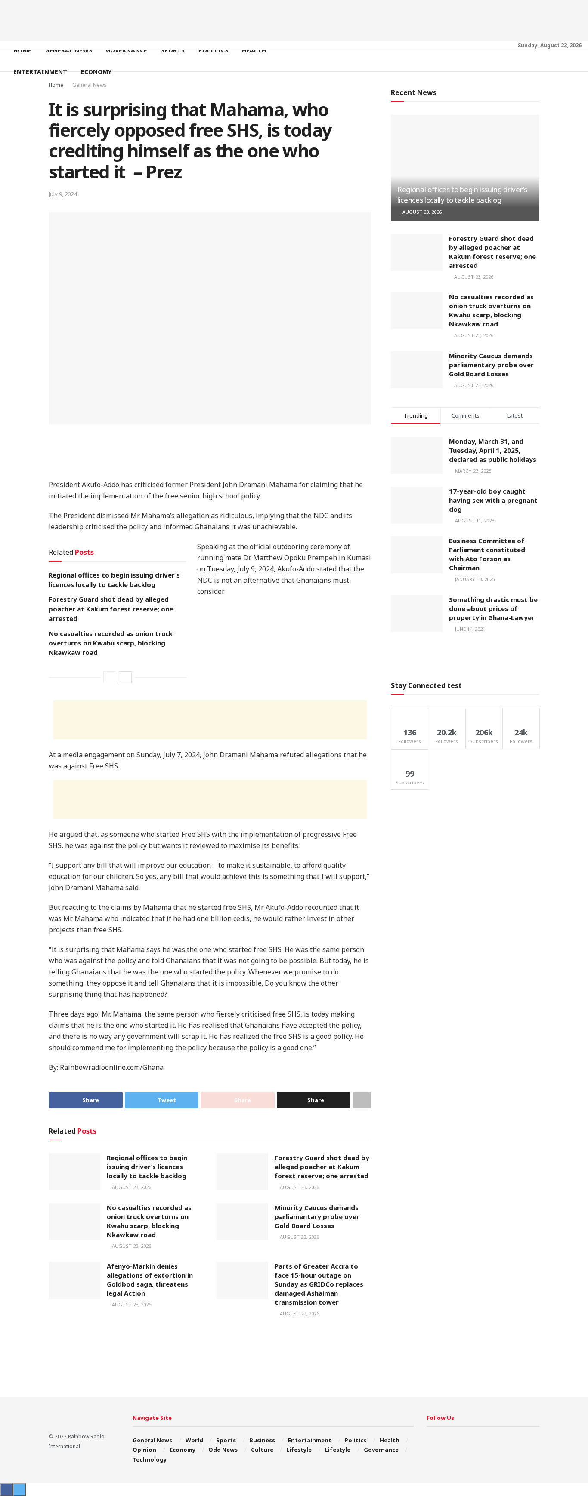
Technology (150, 1459)
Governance (126, 50)
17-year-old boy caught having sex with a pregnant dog (493, 500)
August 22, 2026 (299, 1313)
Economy (96, 72)
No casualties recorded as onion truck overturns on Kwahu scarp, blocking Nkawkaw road (111, 643)
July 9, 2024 (63, 194)
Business (262, 1440)
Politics (213, 50)
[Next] (125, 677)
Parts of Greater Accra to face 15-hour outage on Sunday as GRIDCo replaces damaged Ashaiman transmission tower (319, 1284)
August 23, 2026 (131, 1187)
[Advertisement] (294, 19)
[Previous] (109, 677)
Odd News (223, 1449)
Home (22, 50)
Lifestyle (299, 1449)
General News (68, 50)
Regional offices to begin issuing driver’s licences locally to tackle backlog (147, 1166)
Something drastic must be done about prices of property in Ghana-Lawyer (493, 608)
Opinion (144, 1449)
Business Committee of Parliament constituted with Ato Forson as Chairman (487, 554)
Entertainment (40, 72)
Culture (262, 1449)
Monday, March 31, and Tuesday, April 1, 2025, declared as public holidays (492, 450)
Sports (173, 50)
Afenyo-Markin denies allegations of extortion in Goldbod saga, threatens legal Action (150, 1279)
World (194, 1440)
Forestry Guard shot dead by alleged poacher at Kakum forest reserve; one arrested (111, 609)
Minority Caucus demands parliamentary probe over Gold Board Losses (317, 1216)
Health (254, 50)
